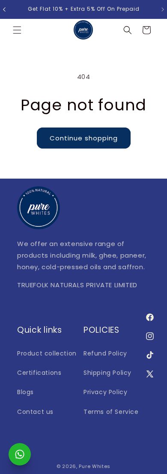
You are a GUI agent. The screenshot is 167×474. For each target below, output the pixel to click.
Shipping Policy (107, 372)
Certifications (39, 372)
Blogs (25, 392)
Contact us (35, 411)
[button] (17, 30)
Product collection (47, 353)
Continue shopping (84, 138)
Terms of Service (111, 411)
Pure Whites (94, 466)
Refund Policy (105, 353)
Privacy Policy (105, 392)
